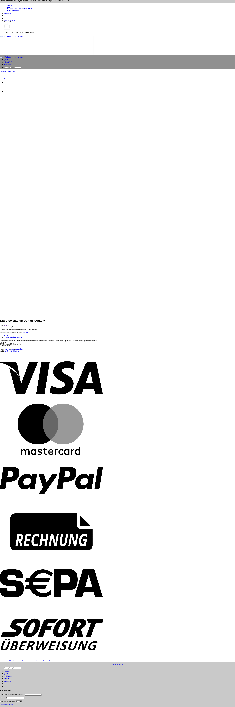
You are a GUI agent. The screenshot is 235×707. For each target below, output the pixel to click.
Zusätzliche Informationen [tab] (13, 337)
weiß (12, 349)
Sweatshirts (8, 61)
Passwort (3, 698)
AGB (9, 661)
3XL (17, 351)
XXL (14, 351)
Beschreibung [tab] (9, 336)
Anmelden (19, 701)
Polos (6, 59)
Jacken (6, 62)
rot (9, 349)
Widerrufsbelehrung (35, 661)
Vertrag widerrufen (117, 664)
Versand (6, 325)
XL (11, 351)
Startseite (7, 56)
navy (6, 349)
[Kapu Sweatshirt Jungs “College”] (8, 91)
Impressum (3, 661)
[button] (7, 13)
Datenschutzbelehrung (20, 661)
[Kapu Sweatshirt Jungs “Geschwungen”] (8, 82)
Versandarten (47, 661)
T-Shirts (6, 57)
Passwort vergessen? (7, 704)
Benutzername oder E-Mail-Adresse (12, 694)
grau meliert (19, 349)
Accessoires (8, 64)
